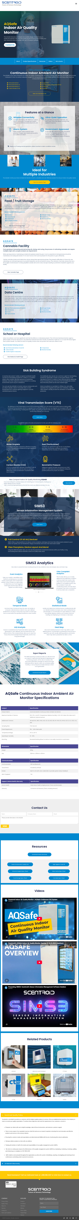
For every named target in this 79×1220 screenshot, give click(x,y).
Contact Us (39, 808)
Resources (42, 61)
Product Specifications (29, 61)
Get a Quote (59, 61)
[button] (76, 3)
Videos (50, 61)
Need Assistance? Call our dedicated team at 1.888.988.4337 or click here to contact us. (39, 1175)
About (18, 61)
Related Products (39, 1039)
